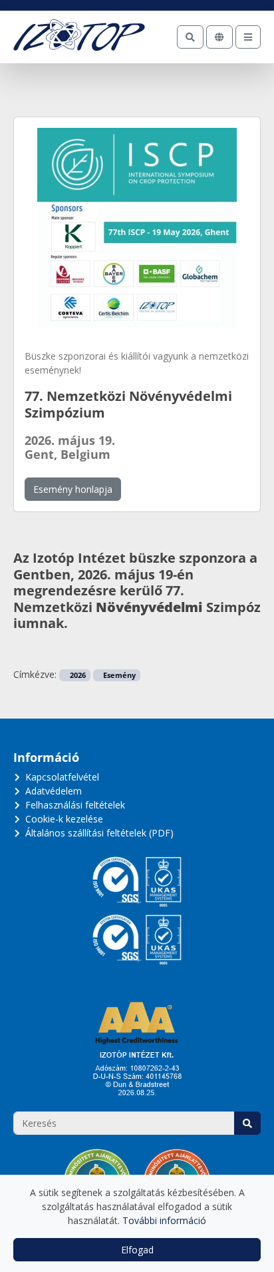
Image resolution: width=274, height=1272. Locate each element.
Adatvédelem (53, 791)
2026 (77, 675)
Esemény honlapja (72, 489)
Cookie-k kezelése (64, 818)
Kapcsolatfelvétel (62, 777)
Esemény (118, 675)
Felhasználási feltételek (75, 804)
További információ (164, 1220)
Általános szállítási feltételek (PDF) (99, 832)
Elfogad (137, 1249)
